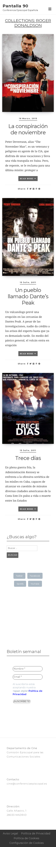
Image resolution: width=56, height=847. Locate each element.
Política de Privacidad (35, 833)
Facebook (35, 576)
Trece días (28, 458)
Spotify (20, 584)
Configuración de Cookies (26, 843)
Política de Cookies (26, 838)
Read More (27, 178)
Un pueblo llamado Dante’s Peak (28, 296)
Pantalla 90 (15, 6)
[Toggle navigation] (49, 9)
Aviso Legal (10, 833)
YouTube (35, 584)
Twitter (19, 576)
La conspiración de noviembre (28, 129)
